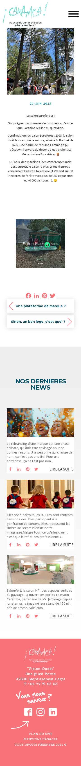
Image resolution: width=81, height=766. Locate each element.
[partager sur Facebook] (10, 469)
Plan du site (40, 734)
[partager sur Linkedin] (18, 469)
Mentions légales (40, 739)
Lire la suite (61, 468)
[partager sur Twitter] (36, 469)
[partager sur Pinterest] (27, 469)
